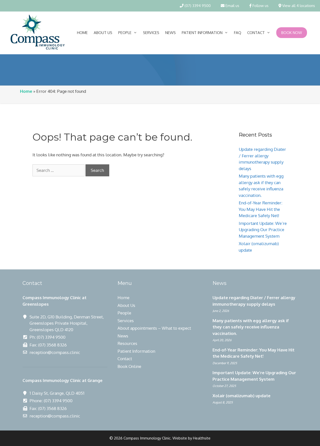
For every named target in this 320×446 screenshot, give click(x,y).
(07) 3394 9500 (197, 5)
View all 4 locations (298, 5)
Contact (256, 32)
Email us (231, 5)
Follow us (260, 5)
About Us (103, 32)
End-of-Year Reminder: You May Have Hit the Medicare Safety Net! (260, 209)
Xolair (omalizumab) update (241, 395)
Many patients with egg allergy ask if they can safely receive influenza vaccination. (250, 327)
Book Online (129, 366)
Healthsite (201, 438)
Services (151, 32)
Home (82, 32)
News (170, 32)
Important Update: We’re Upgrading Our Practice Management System (263, 230)
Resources (127, 343)
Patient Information (202, 32)
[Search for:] (59, 170)
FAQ (237, 32)
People (125, 32)
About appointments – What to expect (154, 328)
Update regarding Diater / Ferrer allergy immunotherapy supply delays (253, 301)
